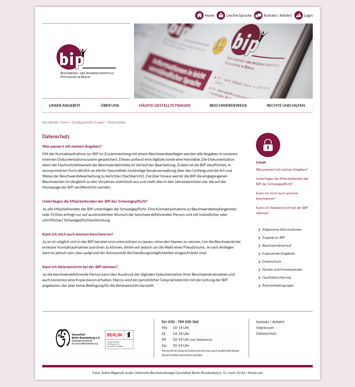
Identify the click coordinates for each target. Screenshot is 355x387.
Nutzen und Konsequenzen (282, 269)
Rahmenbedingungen (278, 285)
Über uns (110, 105)
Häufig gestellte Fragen (164, 105)
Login (308, 15)
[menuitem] (69, 105)
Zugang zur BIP (273, 237)
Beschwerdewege (228, 105)
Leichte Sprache (239, 15)
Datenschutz (271, 261)
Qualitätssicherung (276, 277)
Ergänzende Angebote (278, 253)
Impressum (265, 327)
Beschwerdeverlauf (276, 245)
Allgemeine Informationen (282, 229)
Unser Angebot (64, 105)
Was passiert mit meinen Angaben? (282, 169)
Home (209, 15)
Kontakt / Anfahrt (278, 15)
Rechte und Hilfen (286, 105)
